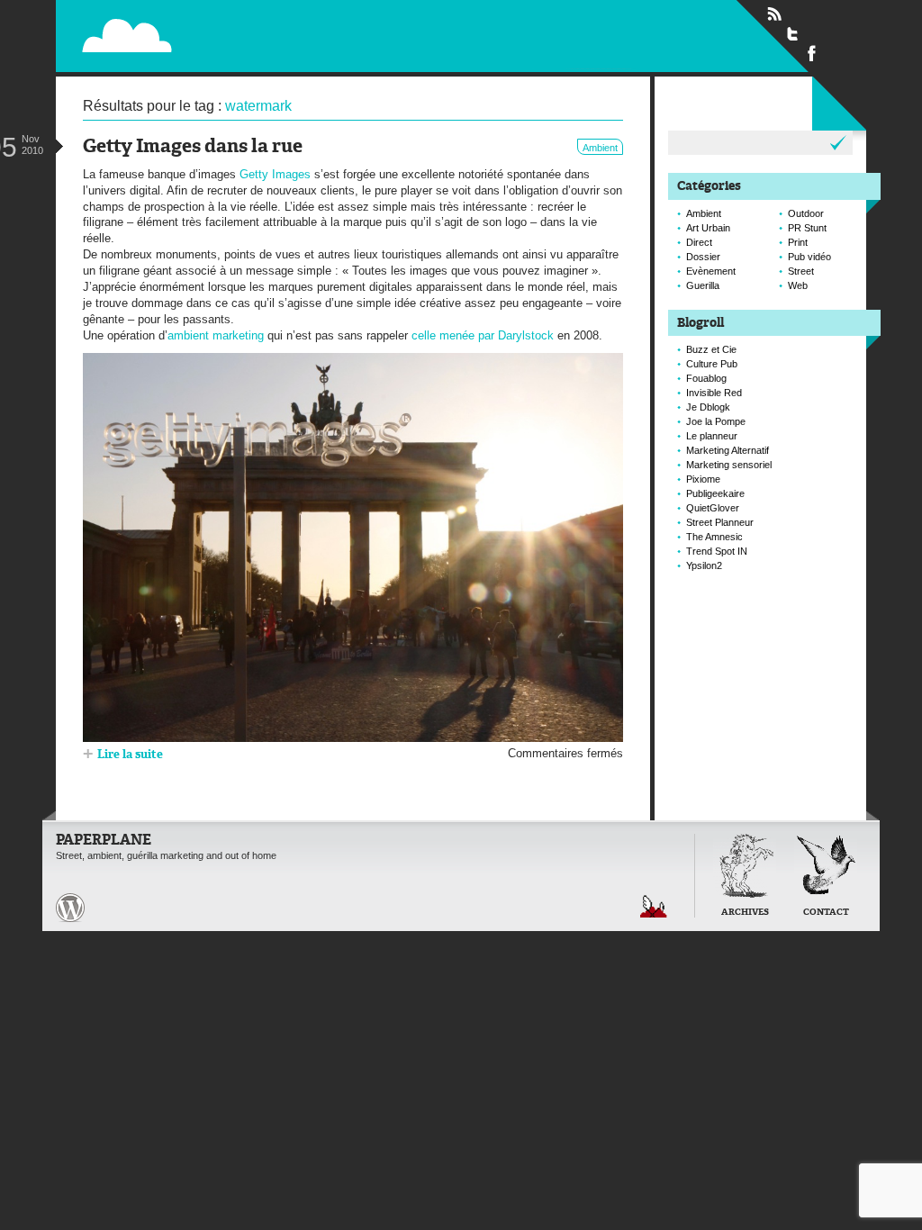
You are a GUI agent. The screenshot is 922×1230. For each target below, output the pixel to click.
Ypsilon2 (704, 565)
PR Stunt (807, 227)
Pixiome (703, 479)
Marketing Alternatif (727, 450)
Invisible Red (714, 392)
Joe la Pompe (716, 421)
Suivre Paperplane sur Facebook (812, 52)
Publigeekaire (715, 493)
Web (798, 285)
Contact (826, 913)
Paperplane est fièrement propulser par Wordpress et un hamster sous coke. (70, 907)
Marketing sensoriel (729, 464)
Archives (745, 913)
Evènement (711, 271)
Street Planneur (720, 522)
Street (801, 271)
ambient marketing (215, 335)
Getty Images (275, 174)
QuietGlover (712, 507)
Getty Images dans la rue (193, 147)
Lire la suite (130, 755)
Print (798, 242)
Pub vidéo (809, 256)
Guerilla (702, 285)
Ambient (600, 147)
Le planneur (711, 435)
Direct (699, 242)
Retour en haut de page (653, 906)
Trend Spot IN (716, 551)
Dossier (703, 256)
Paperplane (241, 34)
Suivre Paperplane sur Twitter (793, 33)
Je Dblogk (708, 407)
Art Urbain (708, 227)
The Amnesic (714, 536)
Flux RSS (774, 14)
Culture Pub (711, 363)
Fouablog (706, 378)
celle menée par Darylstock (482, 335)
